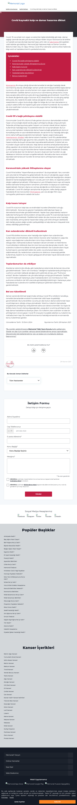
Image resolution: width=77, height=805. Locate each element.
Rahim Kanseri (9, 663)
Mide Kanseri (8, 726)
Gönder (38, 494)
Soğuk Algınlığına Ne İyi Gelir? (14, 619)
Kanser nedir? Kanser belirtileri (14, 697)
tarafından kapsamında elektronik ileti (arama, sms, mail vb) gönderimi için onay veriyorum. (38, 485)
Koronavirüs (11, 85)
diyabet (21, 137)
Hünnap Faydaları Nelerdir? (13, 574)
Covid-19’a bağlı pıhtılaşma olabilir (25, 61)
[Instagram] (29, 516)
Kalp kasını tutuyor (19, 67)
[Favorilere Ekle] (10, 364)
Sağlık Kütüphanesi (11, 9)
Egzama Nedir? (9, 552)
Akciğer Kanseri (9, 682)
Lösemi (6, 713)
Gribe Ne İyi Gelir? (10, 564)
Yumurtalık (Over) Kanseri (12, 657)
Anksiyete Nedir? (9, 536)
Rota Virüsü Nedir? (10, 607)
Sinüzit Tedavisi (9, 616)
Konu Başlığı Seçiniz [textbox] (17, 451)
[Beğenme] (43, 350)
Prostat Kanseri (9, 738)
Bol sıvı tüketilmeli (19, 76)
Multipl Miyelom (9, 729)
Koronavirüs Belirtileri (11, 591)
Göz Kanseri (8, 694)
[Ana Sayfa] (16, 3)
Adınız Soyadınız (13, 417)
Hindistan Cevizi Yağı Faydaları (14, 570)
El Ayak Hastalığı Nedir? (12, 555)
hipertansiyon (11, 137)
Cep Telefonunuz (14, 429)
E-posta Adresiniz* (14, 437)
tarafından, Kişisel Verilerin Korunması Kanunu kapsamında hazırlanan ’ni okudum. (34, 480)
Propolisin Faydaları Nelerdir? (14, 604)
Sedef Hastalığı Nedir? (11, 610)
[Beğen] (33, 350)
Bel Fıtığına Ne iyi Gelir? (12, 542)
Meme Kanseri (9, 716)
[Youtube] (47, 516)
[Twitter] (38, 516)
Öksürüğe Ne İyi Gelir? (11, 601)
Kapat (12, 797)
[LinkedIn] (57, 516)
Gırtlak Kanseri (9, 691)
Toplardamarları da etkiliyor (23, 73)
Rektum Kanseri (9, 666)
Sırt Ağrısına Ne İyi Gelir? (12, 613)
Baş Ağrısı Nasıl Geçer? (11, 539)
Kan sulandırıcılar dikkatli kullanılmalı (27, 70)
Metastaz (7, 722)
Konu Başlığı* (16, 449)
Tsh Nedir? (7, 623)
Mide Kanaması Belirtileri (12, 598)
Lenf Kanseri (8, 710)
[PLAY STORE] (34, 784)
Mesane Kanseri (9, 719)
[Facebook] (20, 516)
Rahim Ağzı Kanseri (10, 654)
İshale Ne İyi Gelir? (10, 582)
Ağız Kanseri (8, 679)
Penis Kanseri (8, 735)
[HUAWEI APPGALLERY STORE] (58, 784)
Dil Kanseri (7, 688)
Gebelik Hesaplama (10, 629)
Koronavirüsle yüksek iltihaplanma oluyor (28, 64)
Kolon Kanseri (8, 707)
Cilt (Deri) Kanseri (10, 685)
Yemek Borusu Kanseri (11, 672)
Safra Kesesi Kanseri (11, 660)
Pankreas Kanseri (10, 732)
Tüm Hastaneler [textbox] (16, 381)
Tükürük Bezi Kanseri (11, 701)
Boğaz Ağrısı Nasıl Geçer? (12, 549)
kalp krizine (54, 42)
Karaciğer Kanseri (10, 704)
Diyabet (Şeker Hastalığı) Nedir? (14, 632)
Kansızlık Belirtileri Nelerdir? (13, 588)
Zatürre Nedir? (9, 626)
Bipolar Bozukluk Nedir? (12, 545)
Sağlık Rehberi (23, 9)
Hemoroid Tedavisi (10, 567)
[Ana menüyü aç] (3, 3)
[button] (72, 3)
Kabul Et (57, 802)
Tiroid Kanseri (8, 669)
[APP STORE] (15, 784)
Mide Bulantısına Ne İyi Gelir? (14, 594)
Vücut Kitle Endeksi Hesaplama (14, 585)
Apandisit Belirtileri (10, 561)
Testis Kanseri (8, 676)
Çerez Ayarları (19, 802)
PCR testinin (35, 192)
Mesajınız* (11, 457)
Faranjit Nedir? (9, 558)
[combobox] (24, 381)
